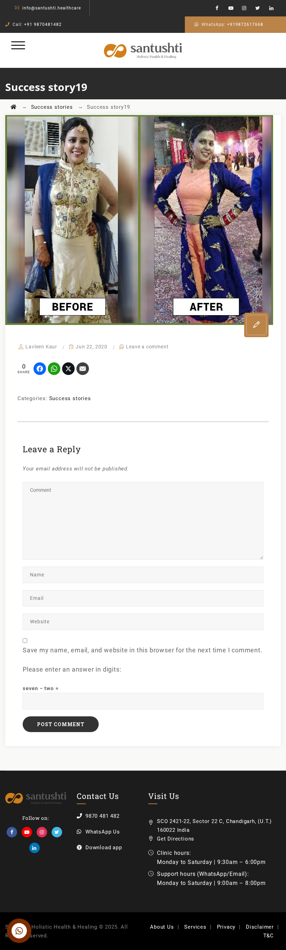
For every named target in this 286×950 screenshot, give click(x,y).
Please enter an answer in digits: (72, 669)
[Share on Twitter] (68, 368)
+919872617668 (245, 24)
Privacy (226, 927)
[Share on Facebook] (39, 368)
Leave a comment (147, 346)
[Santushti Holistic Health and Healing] (143, 50)
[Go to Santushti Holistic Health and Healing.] (13, 107)
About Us (162, 927)
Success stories (70, 398)
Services (195, 927)
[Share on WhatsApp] (54, 368)
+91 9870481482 (43, 24)
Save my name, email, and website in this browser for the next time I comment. (143, 650)
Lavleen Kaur (41, 346)
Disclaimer (260, 927)
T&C (268, 936)
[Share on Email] (82, 368)
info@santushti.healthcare (51, 8)
